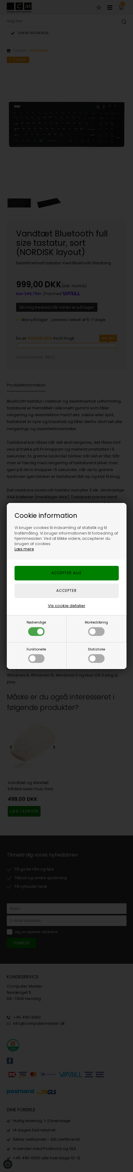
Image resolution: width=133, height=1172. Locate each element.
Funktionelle (36, 649)
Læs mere (24, 549)
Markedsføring (96, 622)
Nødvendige (36, 622)
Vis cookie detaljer (66, 606)
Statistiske (96, 649)
